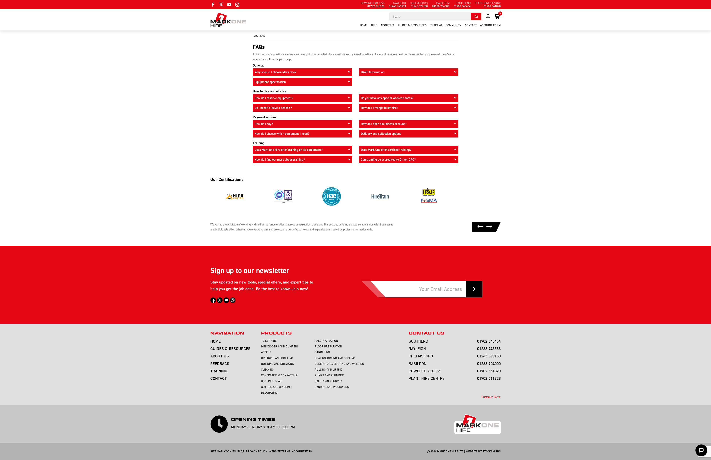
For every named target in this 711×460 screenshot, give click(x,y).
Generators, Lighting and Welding (339, 364)
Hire (374, 25)
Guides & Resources (412, 25)
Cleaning (267, 369)
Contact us (426, 333)
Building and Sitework (277, 364)
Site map (216, 451)
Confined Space (272, 381)
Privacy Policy (256, 451)
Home (364, 25)
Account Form (302, 451)
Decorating (269, 392)
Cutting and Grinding (276, 387)
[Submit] (476, 16)
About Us (387, 25)
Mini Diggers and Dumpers (280, 346)
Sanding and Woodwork (332, 387)
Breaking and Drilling (277, 358)
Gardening (322, 352)
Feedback (219, 363)
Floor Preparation (328, 346)
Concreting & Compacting (279, 375)
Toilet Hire (269, 340)
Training (436, 25)
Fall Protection (326, 340)
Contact (471, 25)
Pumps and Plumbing (330, 375)
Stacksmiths (492, 451)
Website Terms (279, 451)
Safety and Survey (328, 381)
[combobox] (435, 16)
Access (266, 352)
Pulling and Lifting (329, 369)
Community (453, 25)
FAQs (240, 451)
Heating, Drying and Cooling (335, 358)
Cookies (230, 451)
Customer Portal (491, 397)
